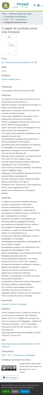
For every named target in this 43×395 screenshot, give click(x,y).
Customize (25, 391)
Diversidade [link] (22, 304)
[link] (21, 62)
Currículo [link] (4, 304)
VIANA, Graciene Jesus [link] (11, 79)
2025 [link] (3, 71)
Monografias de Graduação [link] (15, 16)
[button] (16, 5)
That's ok (6, 391)
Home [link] (4, 13)
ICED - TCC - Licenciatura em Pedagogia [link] (16, 19)
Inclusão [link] (12, 304)
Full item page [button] (11, 377)
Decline (15, 391)
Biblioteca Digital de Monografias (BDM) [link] (21, 13)
